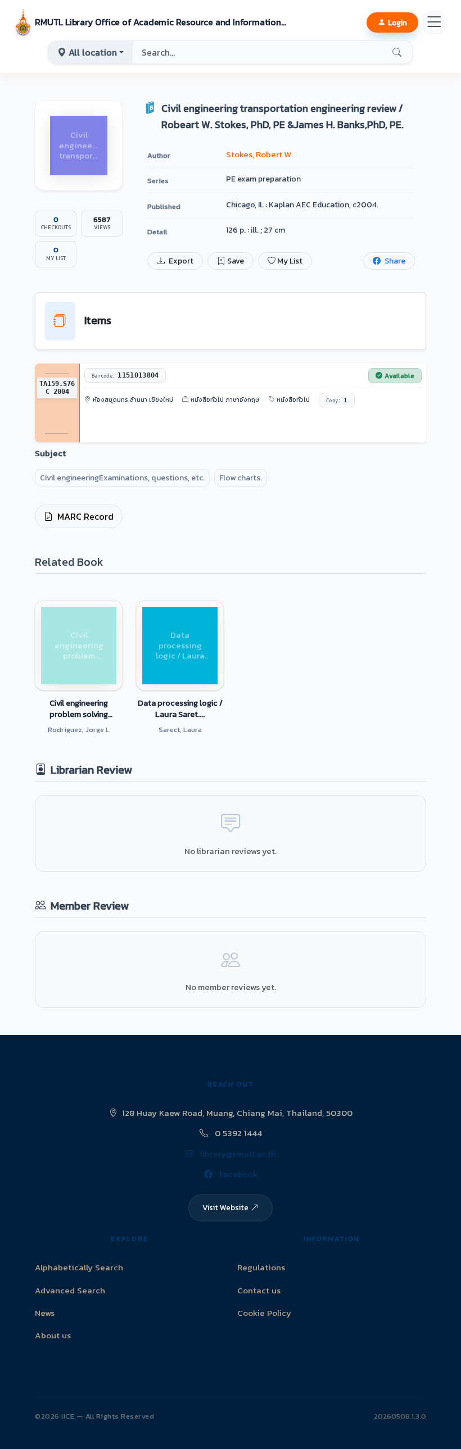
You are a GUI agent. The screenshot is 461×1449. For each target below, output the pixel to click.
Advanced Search (70, 1290)
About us (53, 1335)
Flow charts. (240, 478)
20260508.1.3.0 (400, 1416)
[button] (152, 22)
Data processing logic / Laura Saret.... (180, 708)
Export (180, 261)
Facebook (237, 1174)
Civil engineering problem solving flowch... (78, 708)
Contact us (259, 1290)
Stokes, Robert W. (259, 154)
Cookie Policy (264, 1312)
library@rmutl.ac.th (237, 1153)
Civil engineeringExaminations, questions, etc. (122, 478)
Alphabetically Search (79, 1267)
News (45, 1312)
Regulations (261, 1267)
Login (397, 22)
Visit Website (225, 1207)
